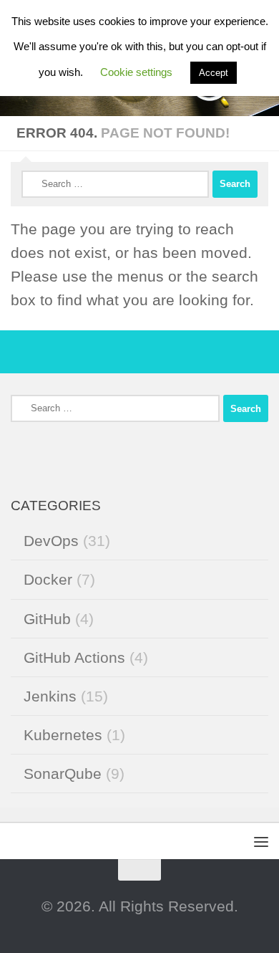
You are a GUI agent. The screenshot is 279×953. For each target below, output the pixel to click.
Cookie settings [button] (136, 72)
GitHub (47, 618)
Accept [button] (213, 72)
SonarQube (63, 773)
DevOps (51, 540)
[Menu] (261, 841)
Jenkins (50, 696)
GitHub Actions (74, 657)
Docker (48, 579)
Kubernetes (63, 735)
